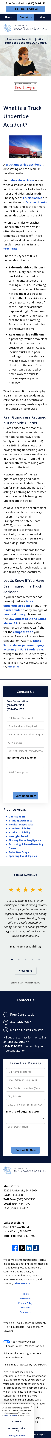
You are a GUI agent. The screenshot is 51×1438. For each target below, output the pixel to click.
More (42, 17)
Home (8, 17)
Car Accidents (17, 816)
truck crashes (32, 198)
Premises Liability (19, 828)
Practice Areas (14, 809)
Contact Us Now (26, 795)
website (13, 667)
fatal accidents (36, 202)
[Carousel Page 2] (18, 959)
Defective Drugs (19, 852)
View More (25, 970)
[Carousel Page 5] (39, 959)
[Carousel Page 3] (25, 959)
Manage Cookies (34, 1346)
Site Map (25, 1307)
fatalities (10, 249)
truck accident (13, 610)
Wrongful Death (19, 836)
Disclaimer (25, 1298)
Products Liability (19, 832)
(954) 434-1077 (21, 1203)
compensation (23, 632)
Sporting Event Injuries (23, 856)
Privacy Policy (25, 1303)
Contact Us (25, 17)
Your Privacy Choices (23, 1341)
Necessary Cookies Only (17, 1429)
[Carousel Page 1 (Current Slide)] (12, 959)
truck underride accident (23, 164)
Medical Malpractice (21, 824)
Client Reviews (25, 875)
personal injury (14, 614)
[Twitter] (22, 1248)
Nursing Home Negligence (25, 840)
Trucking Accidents (20, 820)
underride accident (21, 180)
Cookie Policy (13, 1346)
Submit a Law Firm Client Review (25, 982)
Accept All (17, 1421)
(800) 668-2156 (26, 1199)
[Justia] (36, 1248)
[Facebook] (15, 1248)
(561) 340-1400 (26, 1236)
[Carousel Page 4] (32, 959)
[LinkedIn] (29, 1248)
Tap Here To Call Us (25, 8)
